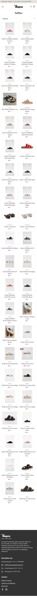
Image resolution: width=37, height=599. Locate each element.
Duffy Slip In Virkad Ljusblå (10, 500)
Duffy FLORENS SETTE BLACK (27, 249)
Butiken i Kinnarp (6, 580)
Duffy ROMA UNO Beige (27, 272)
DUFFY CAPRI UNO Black (27, 180)
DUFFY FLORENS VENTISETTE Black (27, 63)
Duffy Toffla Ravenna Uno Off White (10, 476)
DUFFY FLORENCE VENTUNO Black (9, 157)
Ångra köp (4, 586)
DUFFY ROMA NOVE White (27, 40)
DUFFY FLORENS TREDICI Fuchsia (10, 40)
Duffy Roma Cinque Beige (10, 385)
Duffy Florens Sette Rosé (10, 364)
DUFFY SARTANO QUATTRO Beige (9, 204)
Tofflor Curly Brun (10, 227)
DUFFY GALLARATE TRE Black (27, 87)
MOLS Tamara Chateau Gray (27, 318)
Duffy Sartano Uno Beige (10, 407)
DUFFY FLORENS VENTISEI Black (9, 87)
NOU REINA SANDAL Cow (10, 109)
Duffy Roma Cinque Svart (27, 385)
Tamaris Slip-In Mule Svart (27, 476)
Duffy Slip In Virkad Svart (27, 499)
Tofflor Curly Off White (27, 227)
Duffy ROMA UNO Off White (10, 273)
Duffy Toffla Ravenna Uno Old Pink (27, 453)
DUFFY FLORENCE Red (27, 156)
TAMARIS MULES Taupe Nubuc (27, 110)
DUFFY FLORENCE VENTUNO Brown (27, 134)
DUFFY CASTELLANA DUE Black (10, 181)
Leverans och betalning (8, 583)
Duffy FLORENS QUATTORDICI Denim (10, 319)
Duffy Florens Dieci (27, 364)
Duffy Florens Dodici (27, 342)
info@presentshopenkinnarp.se (13, 565)
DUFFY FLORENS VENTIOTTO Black (9, 63)
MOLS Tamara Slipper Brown (10, 341)
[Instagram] (6, 590)
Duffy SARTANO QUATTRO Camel (9, 296)
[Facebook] (2, 590)
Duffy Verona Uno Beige (27, 407)
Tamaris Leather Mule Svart (27, 429)
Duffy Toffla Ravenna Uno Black (10, 453)
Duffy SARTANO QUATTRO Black (27, 296)
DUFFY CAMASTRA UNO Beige (27, 204)
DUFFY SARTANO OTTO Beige (9, 134)
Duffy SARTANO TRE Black (9, 248)
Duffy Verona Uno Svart (9, 428)
